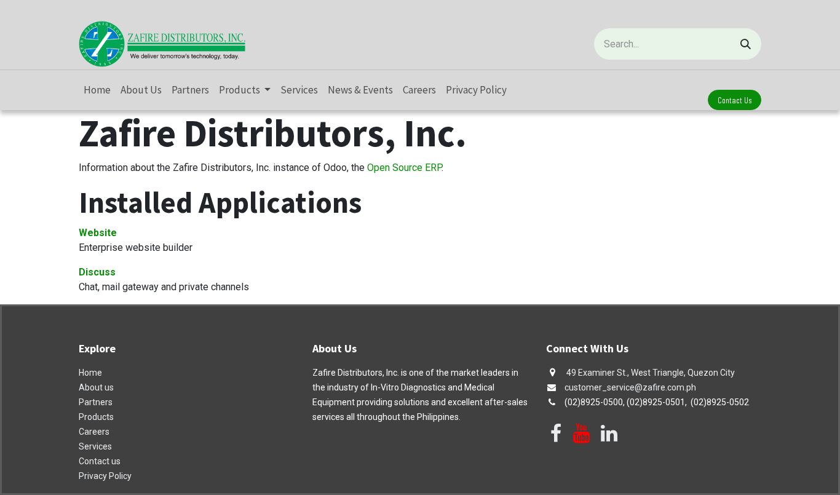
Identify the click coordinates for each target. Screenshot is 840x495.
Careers (94, 432)
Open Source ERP (404, 167)
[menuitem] (97, 90)
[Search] (745, 44)
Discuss (97, 272)
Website (98, 233)
